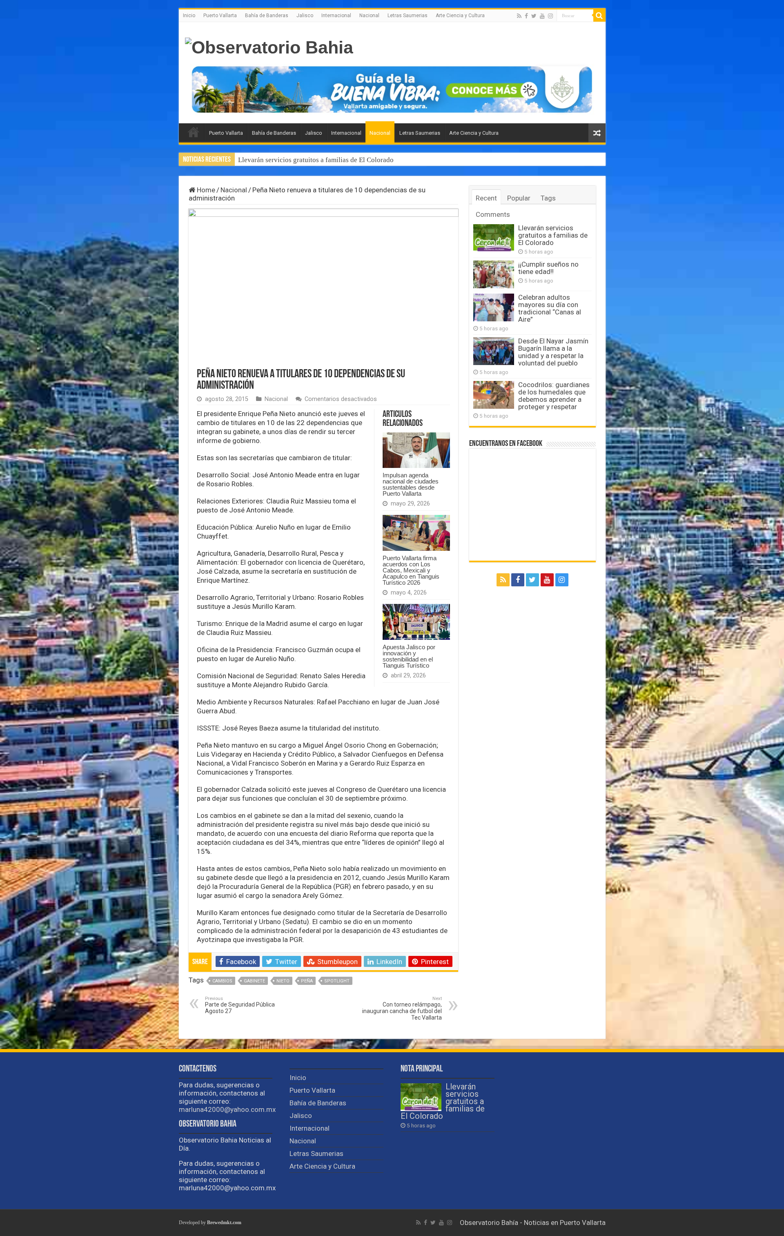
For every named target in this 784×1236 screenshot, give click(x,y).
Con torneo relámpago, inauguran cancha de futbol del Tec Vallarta (402, 1008)
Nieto (283, 981)
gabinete (254, 981)
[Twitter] (533, 16)
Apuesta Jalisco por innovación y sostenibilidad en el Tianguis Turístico (409, 656)
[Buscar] (599, 15)
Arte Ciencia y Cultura (460, 15)
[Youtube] (542, 16)
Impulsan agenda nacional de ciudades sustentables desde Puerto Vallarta (411, 484)
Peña (307, 981)
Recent (486, 198)
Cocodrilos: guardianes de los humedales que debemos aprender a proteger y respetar (554, 396)
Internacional (336, 15)
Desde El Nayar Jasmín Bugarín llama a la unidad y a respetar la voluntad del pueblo (553, 352)
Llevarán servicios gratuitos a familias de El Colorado (553, 235)
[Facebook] (526, 16)
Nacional (369, 15)
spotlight (337, 981)
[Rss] (519, 16)
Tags (548, 198)
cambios (222, 981)
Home (205, 190)
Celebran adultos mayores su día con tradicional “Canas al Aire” (549, 308)
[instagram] (550, 16)
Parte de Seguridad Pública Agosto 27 (240, 1005)
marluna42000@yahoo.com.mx (227, 1109)
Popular (518, 198)
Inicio (189, 15)
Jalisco (304, 15)
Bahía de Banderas (266, 15)
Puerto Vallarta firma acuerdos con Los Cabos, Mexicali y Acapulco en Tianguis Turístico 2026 (411, 570)
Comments (493, 214)
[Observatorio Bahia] (269, 46)
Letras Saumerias (408, 15)
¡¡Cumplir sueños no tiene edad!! (286, 160)
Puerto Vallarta (220, 15)
